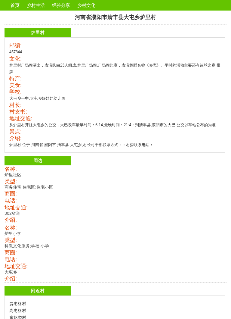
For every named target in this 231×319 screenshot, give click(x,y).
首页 (15, 5)
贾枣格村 (17, 303)
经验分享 (61, 5)
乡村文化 (86, 5)
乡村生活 (36, 5)
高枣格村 (17, 310)
